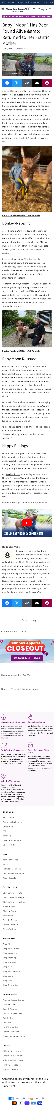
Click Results (9, 844)
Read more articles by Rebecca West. (24, 592)
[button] (34, 9)
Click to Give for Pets (12, 893)
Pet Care (7, 1022)
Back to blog (28, 620)
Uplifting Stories (10, 1027)
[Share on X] (17, 83)
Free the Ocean (10, 920)
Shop (20, 2)
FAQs (5, 831)
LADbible (19, 230)
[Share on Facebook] (7, 83)
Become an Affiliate (12, 840)
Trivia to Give (9, 906)
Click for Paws (9, 911)
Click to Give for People (13, 897)
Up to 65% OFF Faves (27, 658)
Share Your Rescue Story (14, 1036)
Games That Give (10, 924)
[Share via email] (37, 83)
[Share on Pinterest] (47, 83)
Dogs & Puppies (10, 1009)
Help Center (8, 817)
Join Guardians (33, 2)
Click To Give (8, 2)
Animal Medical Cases (13, 1060)
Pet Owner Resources (12, 1013)
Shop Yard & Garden (12, 971)
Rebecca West (22, 49)
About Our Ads (9, 878)
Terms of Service (10, 859)
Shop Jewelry (9, 976)
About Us (7, 835)
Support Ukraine (10, 1069)
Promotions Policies (12, 868)
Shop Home (8, 966)
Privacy (6, 864)
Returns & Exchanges (12, 822)
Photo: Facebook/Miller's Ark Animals (21, 215)
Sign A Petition (9, 929)
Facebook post (13, 474)
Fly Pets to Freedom (12, 1064)
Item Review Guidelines (14, 873)
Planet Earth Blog (11, 1031)
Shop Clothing (9, 957)
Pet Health (8, 1018)
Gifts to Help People (12, 1051)
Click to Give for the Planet (15, 902)
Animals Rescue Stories (13, 1000)
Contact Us (8, 826)
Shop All (6, 944)
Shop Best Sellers (11, 948)
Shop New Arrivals (11, 985)
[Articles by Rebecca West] (7, 554)
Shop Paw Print (10, 953)
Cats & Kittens (9, 1004)
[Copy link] (27, 83)
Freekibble (8, 915)
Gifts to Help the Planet (13, 1055)
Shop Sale (7, 980)
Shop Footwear (10, 962)
